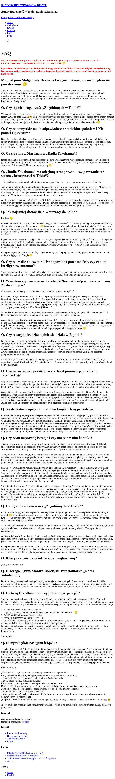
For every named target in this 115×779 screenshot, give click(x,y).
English (10, 775)
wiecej (10, 761)
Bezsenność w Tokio (17, 736)
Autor (10, 22)
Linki (9, 33)
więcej (10, 741)
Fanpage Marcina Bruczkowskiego (17, 17)
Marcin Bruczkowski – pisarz (24, 5)
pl (8, 41)
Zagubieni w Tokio (16, 738)
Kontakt (11, 30)
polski (10, 772)
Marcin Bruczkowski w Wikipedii (23, 755)
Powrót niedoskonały (17, 733)
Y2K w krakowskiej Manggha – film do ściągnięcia (31, 758)
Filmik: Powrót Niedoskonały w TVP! (25, 753)
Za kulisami (12, 25)
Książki (10, 28)
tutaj (27, 721)
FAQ (9, 36)
